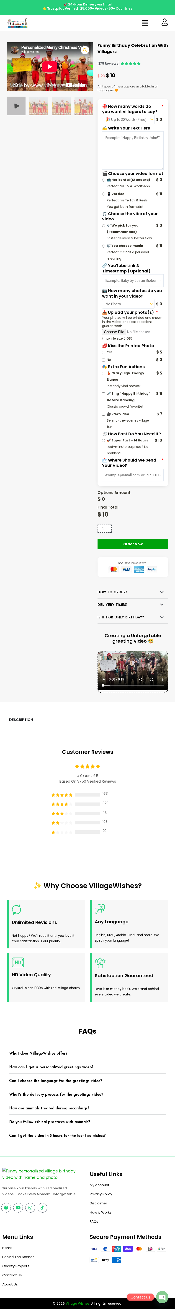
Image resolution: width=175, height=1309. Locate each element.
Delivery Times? (113, 605)
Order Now (133, 544)
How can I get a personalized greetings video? (51, 1067)
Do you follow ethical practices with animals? (49, 1122)
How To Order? (112, 592)
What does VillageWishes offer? (38, 1054)
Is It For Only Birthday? (121, 617)
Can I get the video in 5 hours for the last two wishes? (57, 1136)
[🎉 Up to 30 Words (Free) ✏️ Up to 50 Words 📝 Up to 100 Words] (128, 119)
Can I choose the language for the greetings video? (55, 1081)
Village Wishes (78, 1303)
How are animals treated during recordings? (49, 1108)
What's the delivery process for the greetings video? (56, 1095)
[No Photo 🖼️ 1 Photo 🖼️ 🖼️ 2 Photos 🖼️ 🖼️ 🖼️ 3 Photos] (128, 304)
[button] (145, 23)
